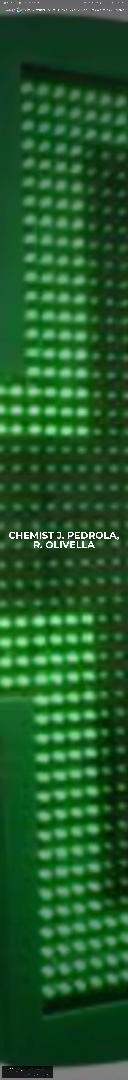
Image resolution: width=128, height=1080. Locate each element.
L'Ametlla (28, 10)
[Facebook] (85, 3)
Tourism (41, 10)
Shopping (75, 10)
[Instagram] (89, 3)
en (118, 2)
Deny (33, 1075)
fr (123, 2)
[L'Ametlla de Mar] (13, 10)
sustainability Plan (100, 10)
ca (116, 2)
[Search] (105, 3)
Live (85, 10)
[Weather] (109, 3)
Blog (64, 10)
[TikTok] (101, 3)
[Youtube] (97, 3)
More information (43, 1075)
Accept (27, 1075)
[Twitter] (93, 3)
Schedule (54, 10)
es (121, 2)
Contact (119, 10)
